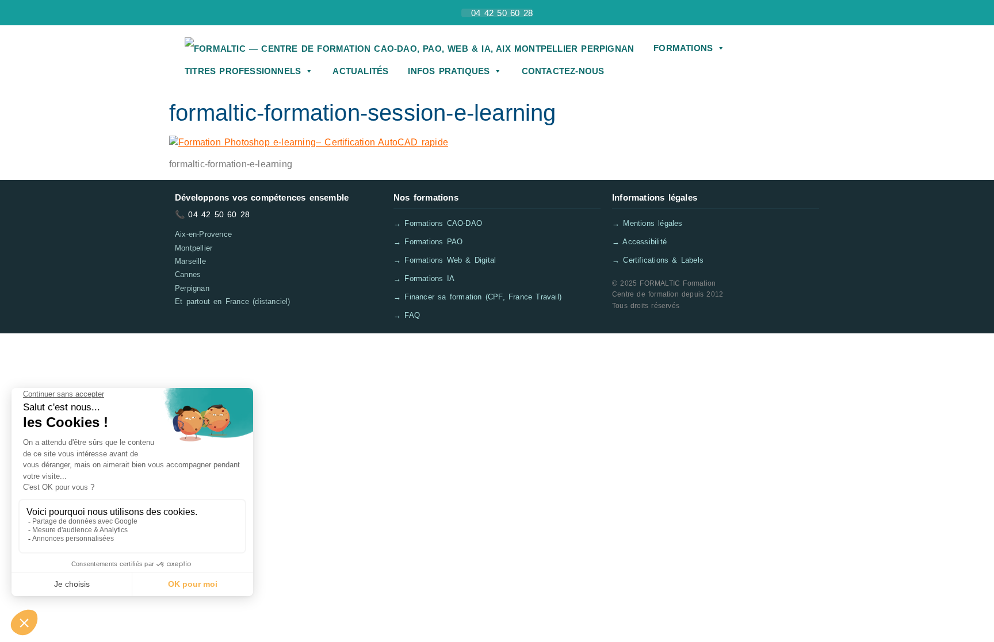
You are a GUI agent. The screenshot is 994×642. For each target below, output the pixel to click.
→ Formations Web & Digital (444, 260)
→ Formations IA (423, 278)
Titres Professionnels (243, 71)
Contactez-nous (563, 71)
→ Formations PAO (427, 241)
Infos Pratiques (449, 71)
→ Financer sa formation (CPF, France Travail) (477, 297)
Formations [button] (683, 48)
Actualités (360, 71)
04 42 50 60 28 (219, 214)
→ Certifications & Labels (658, 260)
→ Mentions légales (647, 223)
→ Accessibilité (639, 241)
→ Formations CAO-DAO (437, 223)
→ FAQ (406, 315)
